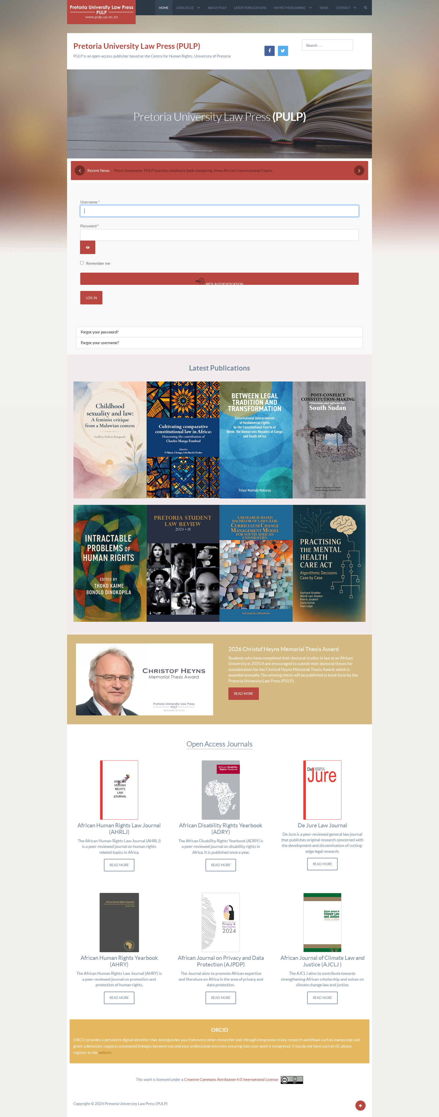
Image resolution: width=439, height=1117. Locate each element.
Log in (91, 297)
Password (89, 226)
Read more (243, 694)
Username (90, 202)
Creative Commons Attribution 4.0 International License (231, 1080)
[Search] (366, 7)
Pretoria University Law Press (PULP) (136, 46)
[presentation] (80, 170)
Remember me (98, 263)
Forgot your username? (100, 343)
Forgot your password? (99, 332)
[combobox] (327, 45)
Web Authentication (224, 283)
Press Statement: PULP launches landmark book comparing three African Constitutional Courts (193, 170)
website (105, 1052)
